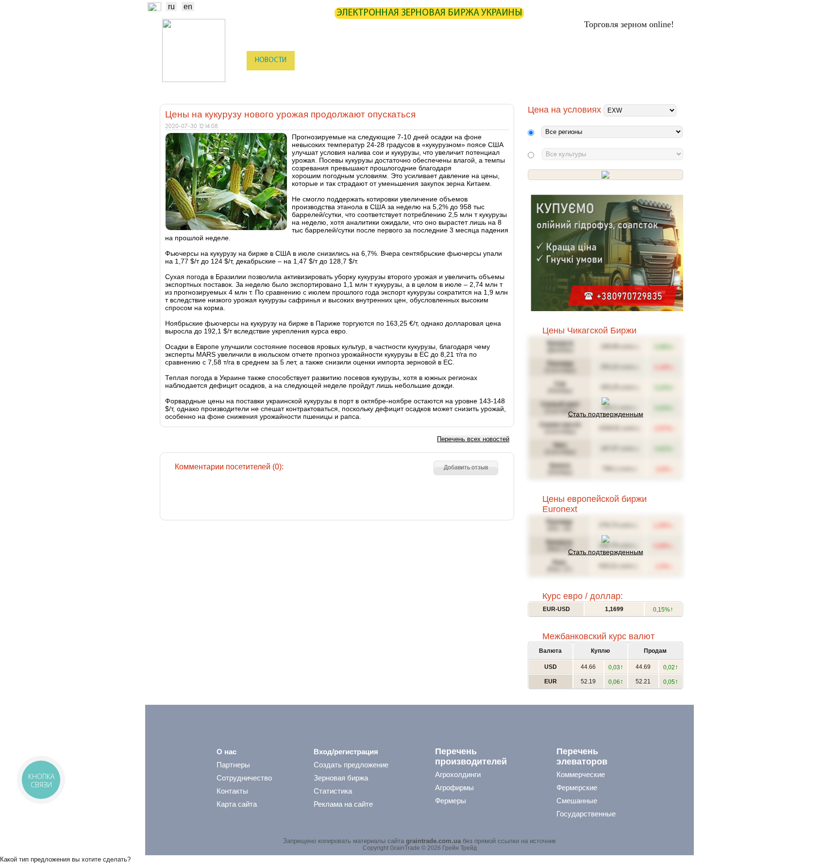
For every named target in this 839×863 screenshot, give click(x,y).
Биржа (313, 60)
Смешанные (576, 801)
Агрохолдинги (458, 774)
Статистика (361, 60)
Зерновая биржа (341, 778)
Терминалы (525, 80)
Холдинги (575, 80)
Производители (324, 80)
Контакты (232, 791)
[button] (466, 468)
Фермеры (450, 801)
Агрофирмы (454, 787)
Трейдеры (269, 80)
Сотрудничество (244, 778)
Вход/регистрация (346, 751)
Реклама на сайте (343, 804)
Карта (407, 60)
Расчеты (447, 60)
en (188, 6)
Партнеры (493, 60)
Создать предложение (351, 765)
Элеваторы (381, 80)
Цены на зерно (551, 60)
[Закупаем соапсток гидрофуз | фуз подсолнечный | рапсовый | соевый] (607, 309)
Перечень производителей (471, 756)
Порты (481, 80)
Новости (270, 60)
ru (171, 6)
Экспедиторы (434, 80)
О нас (226, 751)
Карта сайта (237, 804)
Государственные (586, 814)
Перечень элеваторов (581, 756)
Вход (668, 61)
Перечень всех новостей (473, 439)
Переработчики (630, 80)
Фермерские (576, 787)
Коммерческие (580, 774)
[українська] (154, 8)
